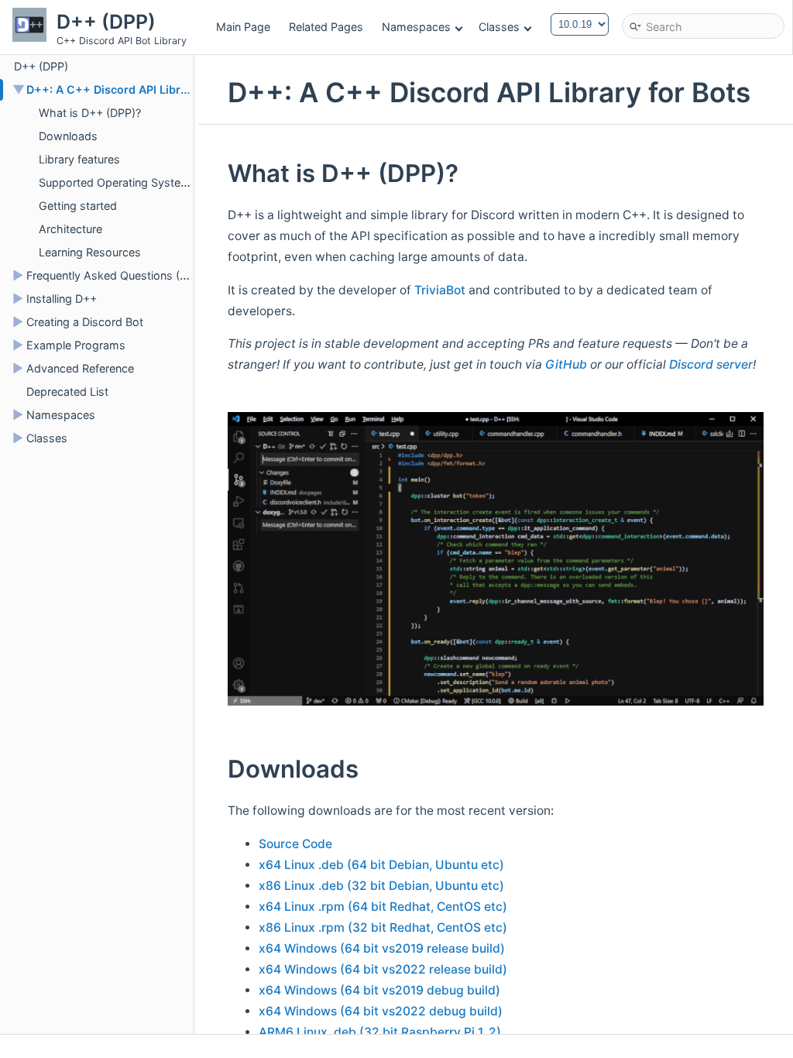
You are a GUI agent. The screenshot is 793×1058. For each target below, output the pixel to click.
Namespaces (416, 26)
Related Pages (326, 26)
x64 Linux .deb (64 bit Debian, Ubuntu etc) (381, 864)
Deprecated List (67, 391)
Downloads (68, 136)
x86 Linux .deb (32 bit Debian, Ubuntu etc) (381, 885)
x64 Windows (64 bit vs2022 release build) (383, 969)
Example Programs (75, 345)
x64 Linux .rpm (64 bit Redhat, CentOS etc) (383, 906)
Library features (79, 159)
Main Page (243, 26)
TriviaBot (439, 290)
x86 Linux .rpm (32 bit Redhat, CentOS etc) (383, 927)
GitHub (566, 364)
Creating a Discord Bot (84, 321)
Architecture (70, 228)
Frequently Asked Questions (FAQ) (115, 275)
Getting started (78, 205)
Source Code (295, 843)
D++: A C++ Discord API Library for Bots (134, 89)
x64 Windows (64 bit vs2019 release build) (382, 948)
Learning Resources (90, 252)
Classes (499, 26)
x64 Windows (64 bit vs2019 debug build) (379, 990)
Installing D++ (61, 298)
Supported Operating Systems (118, 182)
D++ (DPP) (41, 66)
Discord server (711, 364)
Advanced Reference (80, 368)
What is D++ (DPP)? (90, 112)
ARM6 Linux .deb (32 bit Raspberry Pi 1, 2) (380, 1032)
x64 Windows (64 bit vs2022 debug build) (381, 1011)
